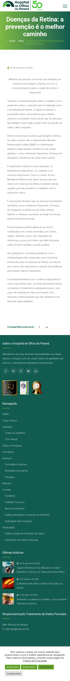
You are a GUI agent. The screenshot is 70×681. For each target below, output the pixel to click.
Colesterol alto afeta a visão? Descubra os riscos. (40, 585)
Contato (6, 489)
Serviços (7, 458)
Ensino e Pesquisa (12, 445)
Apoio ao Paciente (15, 508)
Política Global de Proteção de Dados (25, 533)
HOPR (5, 414)
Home (11, 41)
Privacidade (8, 527)
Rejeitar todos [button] (46, 667)
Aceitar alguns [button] (29, 667)
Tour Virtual (11, 439)
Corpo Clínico (9, 420)
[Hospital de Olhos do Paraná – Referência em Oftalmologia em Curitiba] (22, 5)
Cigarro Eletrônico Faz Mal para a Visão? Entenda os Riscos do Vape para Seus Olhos (41, 569)
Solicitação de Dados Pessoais (21, 539)
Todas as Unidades (15, 432)
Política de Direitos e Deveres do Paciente (27, 514)
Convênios (8, 452)
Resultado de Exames (16, 470)
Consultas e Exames (16, 464)
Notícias (6, 483)
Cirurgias (9, 477)
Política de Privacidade (35, 660)
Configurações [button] (14, 673)
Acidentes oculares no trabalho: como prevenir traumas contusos (42, 601)
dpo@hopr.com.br (19, 629)
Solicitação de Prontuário (18, 521)
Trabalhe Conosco (15, 502)
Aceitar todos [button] (12, 667)
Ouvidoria (10, 495)
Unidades (7, 426)
